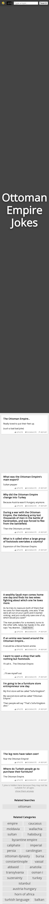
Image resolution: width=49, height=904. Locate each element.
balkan (39, 900)
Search (43, 3)
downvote (32, 432)
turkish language (17, 900)
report (43, 432)
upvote (19, 432)
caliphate (13, 845)
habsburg (34, 834)
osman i (37, 872)
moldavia (13, 829)
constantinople (17, 861)
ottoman (24, 806)
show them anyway (24, 791)
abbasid (13, 867)
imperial (36, 845)
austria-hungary (24, 889)
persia (11, 851)
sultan (12, 834)
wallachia (35, 829)
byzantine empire (24, 840)
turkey (37, 878)
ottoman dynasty (17, 856)
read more (27, 627)
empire (12, 3)
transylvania (15, 872)
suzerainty (14, 878)
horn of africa (24, 894)
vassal (39, 861)
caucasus (35, 823)
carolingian (34, 851)
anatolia (35, 867)
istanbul (24, 883)
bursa (40, 856)
